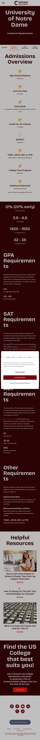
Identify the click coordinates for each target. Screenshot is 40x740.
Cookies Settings (20, 372)
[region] (20, 370)
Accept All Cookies (20, 377)
